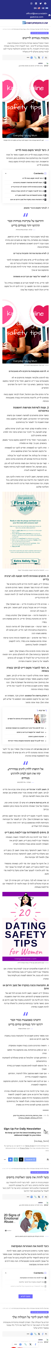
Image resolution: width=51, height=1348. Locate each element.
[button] (24, 22)
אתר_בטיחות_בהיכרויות (34, 1115)
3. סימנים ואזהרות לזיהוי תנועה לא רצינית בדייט (27, 187)
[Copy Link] (35, 57)
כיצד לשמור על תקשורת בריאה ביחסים (30, 732)
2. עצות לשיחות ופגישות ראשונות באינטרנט (28, 182)
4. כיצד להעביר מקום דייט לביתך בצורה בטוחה (27, 191)
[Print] (31, 57)
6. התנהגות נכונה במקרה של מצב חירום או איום (27, 199)
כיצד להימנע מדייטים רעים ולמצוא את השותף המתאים (25, 728)
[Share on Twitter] (39, 57)
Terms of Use (29, 1146)
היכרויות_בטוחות (36, 1118)
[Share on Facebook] (42, 57)
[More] (28, 57)
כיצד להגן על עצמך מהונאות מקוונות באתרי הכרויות (26, 741)
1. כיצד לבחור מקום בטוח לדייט (33, 178)
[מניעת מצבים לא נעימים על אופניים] (40, 718)
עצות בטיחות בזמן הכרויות (39, 33)
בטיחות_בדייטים (19, 1115)
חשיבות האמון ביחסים (36, 736)
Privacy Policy (24, 1148)
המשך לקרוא (25, 1296)
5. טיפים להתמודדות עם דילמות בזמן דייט (29, 195)
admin (40, 63)
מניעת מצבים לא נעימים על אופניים (20, 719)
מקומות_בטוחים (24, 1118)
